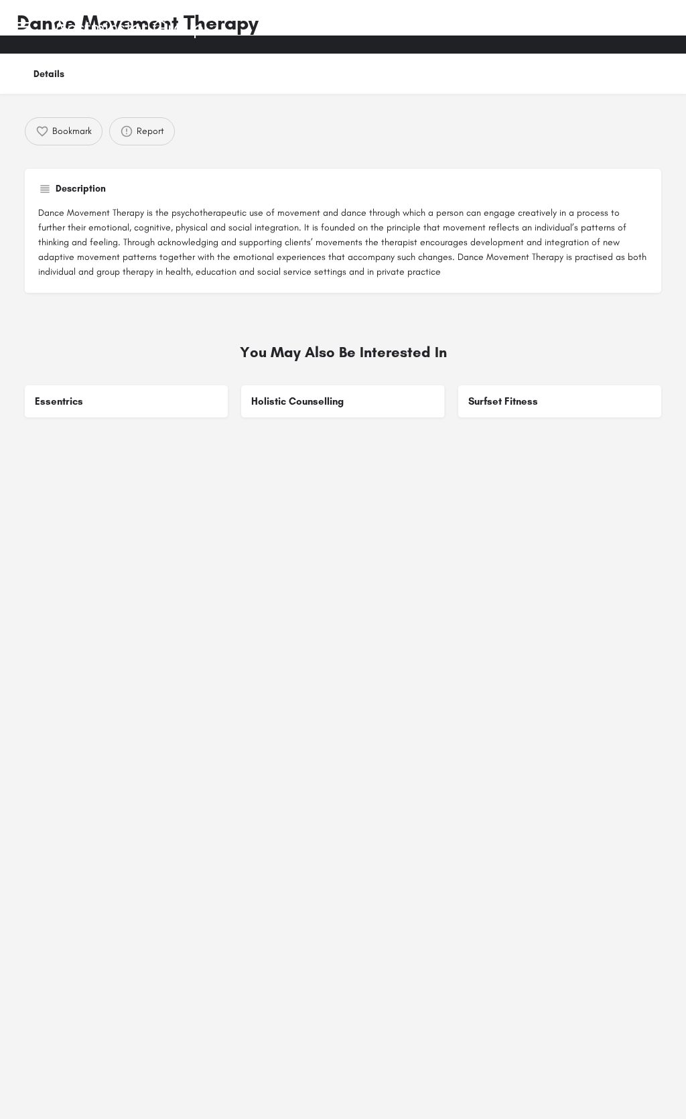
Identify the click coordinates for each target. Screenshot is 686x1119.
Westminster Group (128, 26)
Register (656, 25)
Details (48, 74)
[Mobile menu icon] (22, 26)
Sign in (612, 25)
